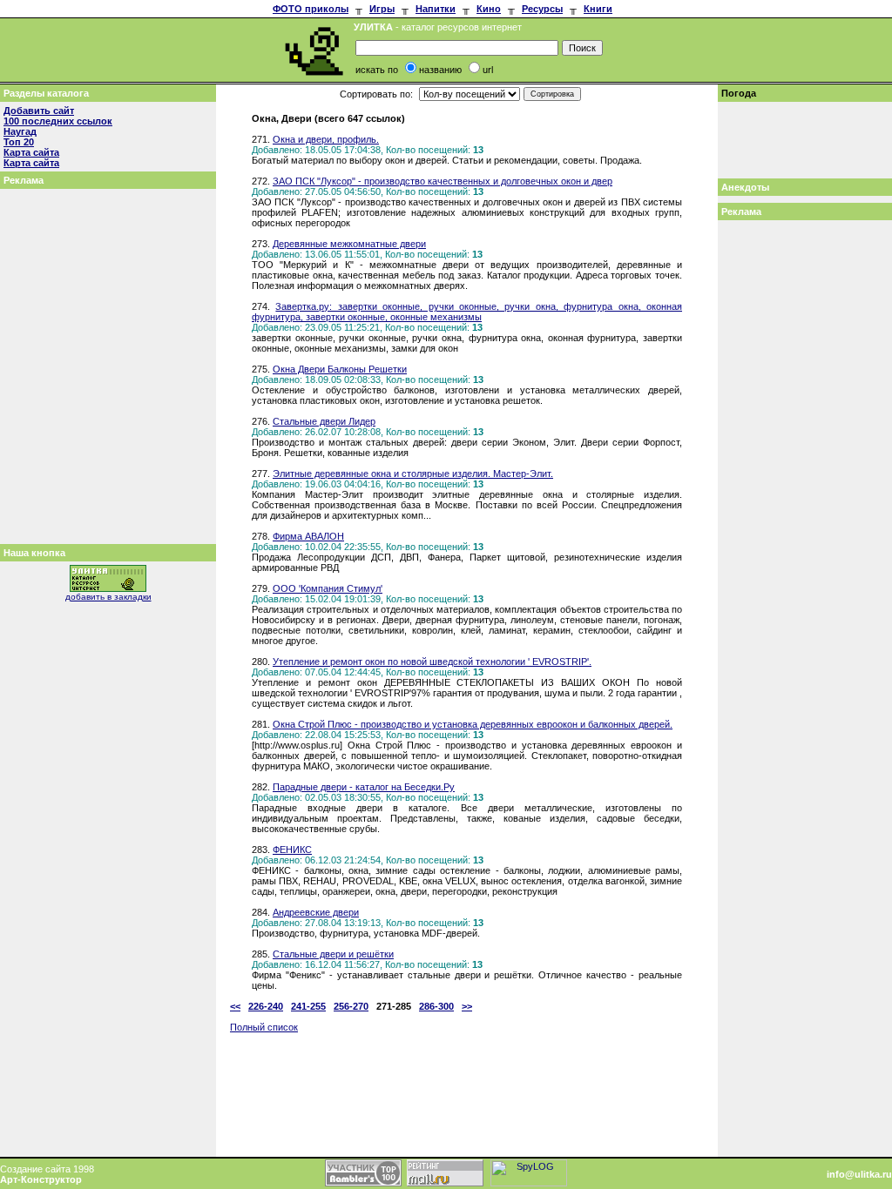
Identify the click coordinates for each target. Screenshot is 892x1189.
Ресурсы (542, 8)
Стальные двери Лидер (324, 421)
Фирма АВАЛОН (308, 536)
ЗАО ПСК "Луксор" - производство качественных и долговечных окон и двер (442, 181)
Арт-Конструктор (41, 1179)
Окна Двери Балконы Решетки (340, 369)
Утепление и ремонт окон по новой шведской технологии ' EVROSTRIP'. (432, 661)
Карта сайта (31, 152)
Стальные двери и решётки (333, 954)
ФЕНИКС (292, 849)
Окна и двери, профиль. (326, 139)
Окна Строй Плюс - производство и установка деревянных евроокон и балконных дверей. (472, 724)
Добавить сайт (38, 110)
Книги (598, 8)
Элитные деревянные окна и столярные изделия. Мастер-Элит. (413, 473)
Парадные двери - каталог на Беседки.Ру (364, 787)
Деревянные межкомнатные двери (349, 243)
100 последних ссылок (57, 121)
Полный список (264, 1027)
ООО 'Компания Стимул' (327, 588)
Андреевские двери (316, 912)
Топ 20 (18, 142)
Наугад (20, 131)
